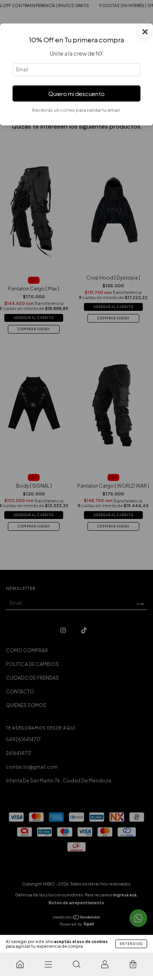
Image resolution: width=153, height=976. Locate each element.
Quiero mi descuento (76, 93)
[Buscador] (76, 964)
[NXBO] (20, 964)
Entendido (131, 944)
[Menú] (48, 964)
